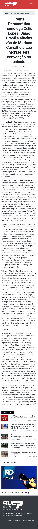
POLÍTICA (13, 420)
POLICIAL (13, 456)
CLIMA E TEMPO (15, 439)
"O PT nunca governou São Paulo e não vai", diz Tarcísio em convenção (23, 417)
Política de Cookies (28, 520)
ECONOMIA (14, 430)
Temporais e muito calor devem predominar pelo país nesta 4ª (22, 436)
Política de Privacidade (14, 520)
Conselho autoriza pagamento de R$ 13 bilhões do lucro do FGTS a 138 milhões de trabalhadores (23, 426)
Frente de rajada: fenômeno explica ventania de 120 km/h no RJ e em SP (23, 444)
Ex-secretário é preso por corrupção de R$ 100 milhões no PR (23, 453)
